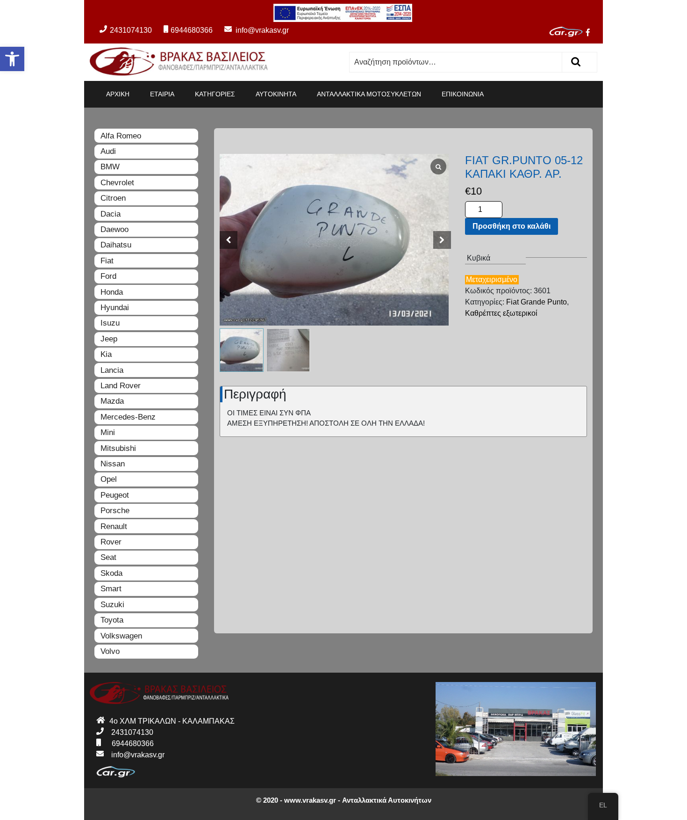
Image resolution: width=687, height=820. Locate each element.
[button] (12, 59)
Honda (111, 292)
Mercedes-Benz (128, 417)
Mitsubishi (118, 448)
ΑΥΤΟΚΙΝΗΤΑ (276, 94)
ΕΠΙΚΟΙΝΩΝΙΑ (463, 94)
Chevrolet (117, 182)
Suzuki (112, 604)
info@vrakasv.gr (252, 30)
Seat (108, 557)
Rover (111, 541)
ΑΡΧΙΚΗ (117, 94)
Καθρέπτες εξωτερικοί (501, 313)
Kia (106, 354)
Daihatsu (115, 244)
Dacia (110, 214)
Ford (108, 276)
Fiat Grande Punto (536, 302)
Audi (108, 151)
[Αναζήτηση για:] (456, 62)
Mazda (112, 401)
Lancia (111, 370)
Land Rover (120, 385)
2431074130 (131, 30)
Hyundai (114, 307)
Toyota (111, 620)
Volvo (110, 651)
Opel (108, 479)
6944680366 (192, 30)
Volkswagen (121, 635)
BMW (110, 166)
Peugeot (114, 495)
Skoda (111, 573)
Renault (113, 526)
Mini (107, 432)
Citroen (113, 198)
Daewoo (114, 229)
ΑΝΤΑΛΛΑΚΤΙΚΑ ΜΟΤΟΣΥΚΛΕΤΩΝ (369, 94)
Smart (111, 588)
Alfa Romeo (120, 135)
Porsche (114, 510)
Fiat (107, 260)
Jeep (108, 338)
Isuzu (110, 323)
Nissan (112, 463)
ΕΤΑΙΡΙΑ (162, 94)
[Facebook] (591, 33)
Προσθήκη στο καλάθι (511, 226)
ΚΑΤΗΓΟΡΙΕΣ (215, 94)
